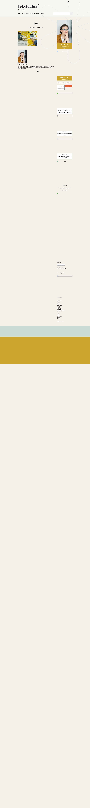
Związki (58, 318)
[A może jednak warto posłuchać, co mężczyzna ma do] (37, 350)
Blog (19, 13)
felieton (58, 302)
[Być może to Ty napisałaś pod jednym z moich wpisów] (67, 350)
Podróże (58, 313)
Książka (36, 13)
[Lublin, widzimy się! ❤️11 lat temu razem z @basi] (7, 350)
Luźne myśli (59, 308)
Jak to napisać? (59, 304)
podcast (58, 312)
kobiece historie (59, 305)
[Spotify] (68, 1)
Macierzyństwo (59, 309)
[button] (71, 13)
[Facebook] (62, 190)
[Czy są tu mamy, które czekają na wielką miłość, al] (22, 350)
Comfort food (59, 300)
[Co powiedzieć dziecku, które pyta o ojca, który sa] (52, 350)
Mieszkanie (59, 311)
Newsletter (29, 13)
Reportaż (58, 315)
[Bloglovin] (67, 190)
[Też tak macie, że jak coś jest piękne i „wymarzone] (82, 350)
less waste (58, 306)
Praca (58, 314)
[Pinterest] (64, 190)
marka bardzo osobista (60, 310)
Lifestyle (58, 307)
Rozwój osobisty (59, 316)
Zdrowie (58, 317)
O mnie (42, 13)
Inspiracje (58, 303)
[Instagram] (65, 190)
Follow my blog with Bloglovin (62, 273)
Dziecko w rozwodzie (60, 301)
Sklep (23, 13)
